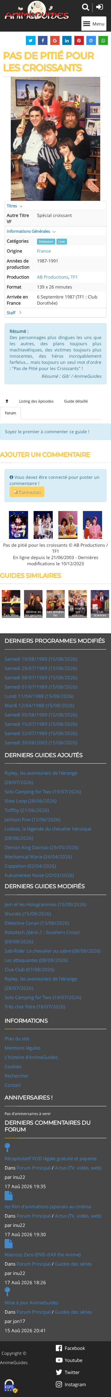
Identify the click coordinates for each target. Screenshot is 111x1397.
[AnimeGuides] (37, 10)
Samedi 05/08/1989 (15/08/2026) (41, 715)
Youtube (73, 1360)
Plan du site (17, 1038)
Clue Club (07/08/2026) (29, 969)
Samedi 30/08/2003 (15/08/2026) (41, 742)
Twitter (72, 1372)
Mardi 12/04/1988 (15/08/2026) (39, 705)
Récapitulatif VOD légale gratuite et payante (51, 1158)
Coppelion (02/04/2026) (30, 866)
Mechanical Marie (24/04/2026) (38, 856)
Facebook (75, 1348)
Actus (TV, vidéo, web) (78, 1168)
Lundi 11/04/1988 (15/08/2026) (39, 696)
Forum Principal (34, 1168)
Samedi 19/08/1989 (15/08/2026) (41, 659)
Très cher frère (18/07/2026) (35, 1006)
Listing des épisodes (36, 401)
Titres (12, 206)
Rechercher (16, 1076)
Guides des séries (73, 1264)
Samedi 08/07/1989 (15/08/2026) (41, 677)
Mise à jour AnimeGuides (31, 1302)
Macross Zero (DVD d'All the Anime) (42, 1254)
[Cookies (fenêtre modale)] (11, 1386)
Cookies (13, 1066)
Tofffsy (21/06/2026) (27, 810)
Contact (13, 1085)
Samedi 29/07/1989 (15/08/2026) (41, 668)
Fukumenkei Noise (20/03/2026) (39, 875)
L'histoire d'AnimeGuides (31, 1057)
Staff (11, 312)
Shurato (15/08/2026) (28, 913)
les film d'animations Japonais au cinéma (48, 1206)
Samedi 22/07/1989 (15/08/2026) (41, 733)
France (44, 251)
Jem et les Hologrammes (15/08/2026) (45, 904)
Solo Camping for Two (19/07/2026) (43, 791)
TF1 (74, 277)
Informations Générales (28, 231)
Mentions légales (22, 1048)
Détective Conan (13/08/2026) (37, 923)
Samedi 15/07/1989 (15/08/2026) (41, 724)
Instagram (75, 1384)
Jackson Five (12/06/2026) (32, 819)
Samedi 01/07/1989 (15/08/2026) (41, 687)
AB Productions (52, 277)
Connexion (28, 492)
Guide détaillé (76, 401)
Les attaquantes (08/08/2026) (36, 960)
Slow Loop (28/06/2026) (30, 801)
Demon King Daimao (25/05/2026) (41, 847)
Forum (10, 413)
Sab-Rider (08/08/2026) (53, 951)
